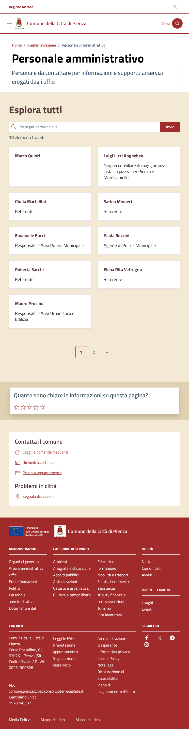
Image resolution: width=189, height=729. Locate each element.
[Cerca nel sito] (177, 23)
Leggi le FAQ (63, 638)
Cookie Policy (108, 658)
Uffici (13, 575)
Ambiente (61, 562)
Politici (14, 588)
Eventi (147, 609)
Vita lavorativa (109, 615)
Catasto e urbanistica (71, 588)
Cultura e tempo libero (72, 595)
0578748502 (20, 703)
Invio (170, 127)
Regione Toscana (21, 6)
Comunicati (151, 568)
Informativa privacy (113, 652)
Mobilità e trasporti (113, 575)
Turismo (104, 608)
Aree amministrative (26, 568)
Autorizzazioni (65, 581)
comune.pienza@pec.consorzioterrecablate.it (46, 691)
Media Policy (19, 720)
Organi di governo (24, 562)
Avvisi (147, 575)
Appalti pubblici (66, 575)
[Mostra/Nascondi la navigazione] (9, 23)
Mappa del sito (53, 720)
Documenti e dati (23, 608)
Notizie (148, 562)
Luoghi (147, 602)
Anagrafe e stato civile (72, 568)
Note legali (106, 665)
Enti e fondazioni (23, 581)
